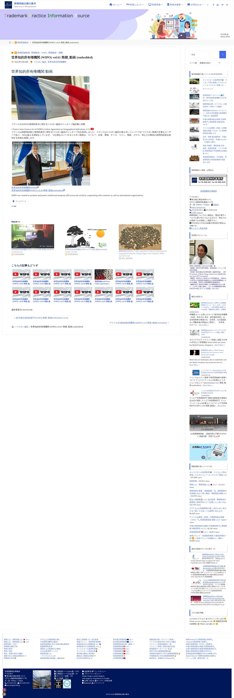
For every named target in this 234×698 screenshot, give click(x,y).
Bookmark (87, 683)
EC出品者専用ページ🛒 (49, 651)
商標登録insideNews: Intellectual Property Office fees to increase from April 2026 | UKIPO (213, 598)
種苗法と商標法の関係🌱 (86, 656)
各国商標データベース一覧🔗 (160, 649)
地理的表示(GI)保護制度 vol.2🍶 (89, 646)
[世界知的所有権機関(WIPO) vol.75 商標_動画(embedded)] (90, 236)
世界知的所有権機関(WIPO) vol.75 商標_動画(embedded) (86, 249)
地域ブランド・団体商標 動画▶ (89, 642)
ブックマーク (20, 201)
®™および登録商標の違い (50, 639)
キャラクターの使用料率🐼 (87, 649)
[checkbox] (4, 694)
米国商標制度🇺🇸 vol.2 (121, 649)
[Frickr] (222, 4)
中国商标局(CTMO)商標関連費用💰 (162, 656)
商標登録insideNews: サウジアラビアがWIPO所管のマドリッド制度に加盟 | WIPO (213, 332)
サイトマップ (208, 89)
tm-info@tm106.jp (13, 685)
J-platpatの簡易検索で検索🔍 (196, 642)
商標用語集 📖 (45, 653)
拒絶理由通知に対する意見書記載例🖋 (54, 644)
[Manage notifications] (4, 690)
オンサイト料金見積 (199, 228)
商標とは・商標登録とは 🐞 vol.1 (203, 485)
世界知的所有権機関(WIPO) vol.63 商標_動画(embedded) (32, 249)
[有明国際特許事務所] (208, 180)
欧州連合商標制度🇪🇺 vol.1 (123, 639)
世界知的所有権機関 (57, 62)
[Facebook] (213, 4)
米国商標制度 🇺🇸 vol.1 (199, 532)
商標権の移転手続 (11, 646)
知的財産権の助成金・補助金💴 (52, 658)
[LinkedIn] (217, 4)
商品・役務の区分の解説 (13, 653)
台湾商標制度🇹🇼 (119, 658)
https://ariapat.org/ (198, 207)
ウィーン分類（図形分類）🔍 (197, 658)
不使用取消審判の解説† (49, 642)
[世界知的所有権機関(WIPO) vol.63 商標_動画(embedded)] (37, 236)
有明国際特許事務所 (208, 191)
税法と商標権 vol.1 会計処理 (87, 639)
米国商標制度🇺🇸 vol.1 (121, 646)
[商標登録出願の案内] (8, 5)
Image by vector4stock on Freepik (97, 678)
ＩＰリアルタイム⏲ (48, 656)
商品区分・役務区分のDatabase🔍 (162, 658)
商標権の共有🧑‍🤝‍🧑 (10, 658)
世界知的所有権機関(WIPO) (24, 187)
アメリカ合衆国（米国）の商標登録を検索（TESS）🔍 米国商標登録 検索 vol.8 (215, 130)
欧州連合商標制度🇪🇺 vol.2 (123, 642)
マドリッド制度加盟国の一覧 (160, 644)
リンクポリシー (100, 671)
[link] (207, 4)
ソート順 (193, 63)
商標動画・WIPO (39, 53)
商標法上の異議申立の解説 (50, 649)
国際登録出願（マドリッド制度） (162, 639)
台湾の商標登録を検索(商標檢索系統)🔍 (201, 649)
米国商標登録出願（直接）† (123, 644)
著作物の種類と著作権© (86, 653)
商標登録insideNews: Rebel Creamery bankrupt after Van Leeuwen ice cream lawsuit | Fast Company (212, 352)
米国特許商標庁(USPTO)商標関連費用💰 (164, 653)
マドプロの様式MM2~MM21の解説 (162, 642)
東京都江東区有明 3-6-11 (15, 676)
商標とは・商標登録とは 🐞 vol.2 (16, 642)
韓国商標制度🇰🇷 (119, 656)
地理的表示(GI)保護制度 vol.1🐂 (89, 644)
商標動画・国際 (55, 53)
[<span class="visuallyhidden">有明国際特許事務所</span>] (227, 4)
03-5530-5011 (12, 683)
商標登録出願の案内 (122, 694)
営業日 (216, 205)
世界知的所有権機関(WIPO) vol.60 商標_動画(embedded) (37, 190)
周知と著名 (8, 651)
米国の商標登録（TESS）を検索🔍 (199, 644)
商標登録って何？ (11, 644)
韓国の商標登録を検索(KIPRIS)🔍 (199, 651)
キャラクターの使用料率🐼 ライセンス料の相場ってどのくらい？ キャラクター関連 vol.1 (215, 82)
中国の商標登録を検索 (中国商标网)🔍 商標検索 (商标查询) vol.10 (214, 122)
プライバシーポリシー (92, 674)
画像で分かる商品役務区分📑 (15, 656)
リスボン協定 (40, 62)
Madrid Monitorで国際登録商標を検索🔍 (201, 656)
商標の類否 (8, 649)
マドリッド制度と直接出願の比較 (162, 646)
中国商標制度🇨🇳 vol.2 (121, 653)
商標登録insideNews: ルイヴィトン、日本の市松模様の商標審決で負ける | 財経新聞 (215, 113)
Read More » (204, 325)
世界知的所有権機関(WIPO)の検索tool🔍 (201, 653)
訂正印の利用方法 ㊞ (85, 658)
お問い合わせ (197, 213)
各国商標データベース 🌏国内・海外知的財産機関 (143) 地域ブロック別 (214, 97)
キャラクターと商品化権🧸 (87, 651)
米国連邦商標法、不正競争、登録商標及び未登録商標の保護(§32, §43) (215, 159)
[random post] (195, 556)
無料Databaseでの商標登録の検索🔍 (199, 639)
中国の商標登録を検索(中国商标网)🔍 (200, 646)
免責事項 (87, 671)
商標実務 (193, 481)
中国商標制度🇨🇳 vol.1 (121, 651)
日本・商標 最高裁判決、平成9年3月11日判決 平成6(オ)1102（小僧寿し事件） (214, 139)
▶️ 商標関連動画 (21, 42)
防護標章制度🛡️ (46, 646)
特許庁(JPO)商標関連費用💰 (160, 651)
